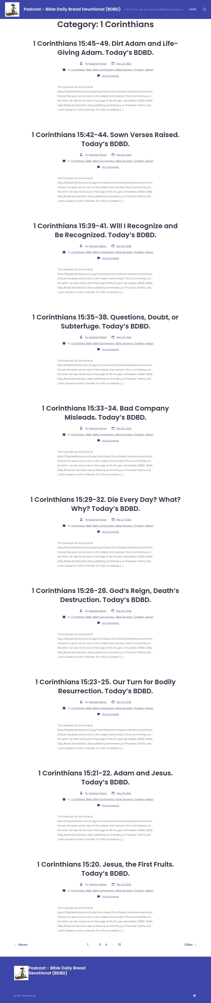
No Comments (110, 75)
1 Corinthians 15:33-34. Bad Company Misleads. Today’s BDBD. (105, 413)
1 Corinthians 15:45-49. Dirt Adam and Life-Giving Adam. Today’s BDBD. (105, 48)
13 (119, 944)
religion (149, 69)
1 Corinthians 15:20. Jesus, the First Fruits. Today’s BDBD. (105, 869)
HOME (192, 9)
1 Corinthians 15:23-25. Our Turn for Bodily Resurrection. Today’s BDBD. (105, 686)
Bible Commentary (104, 69)
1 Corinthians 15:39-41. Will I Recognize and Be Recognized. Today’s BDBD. (105, 230)
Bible (89, 69)
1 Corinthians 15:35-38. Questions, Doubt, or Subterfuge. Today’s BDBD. (105, 321)
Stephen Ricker (98, 63)
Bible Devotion (124, 69)
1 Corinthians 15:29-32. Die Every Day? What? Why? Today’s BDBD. (105, 504)
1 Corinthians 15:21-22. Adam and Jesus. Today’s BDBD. (105, 777)
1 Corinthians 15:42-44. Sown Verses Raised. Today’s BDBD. (105, 139)
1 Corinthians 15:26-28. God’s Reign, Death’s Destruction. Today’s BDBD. (105, 595)
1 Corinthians (77, 69)
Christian (139, 69)
